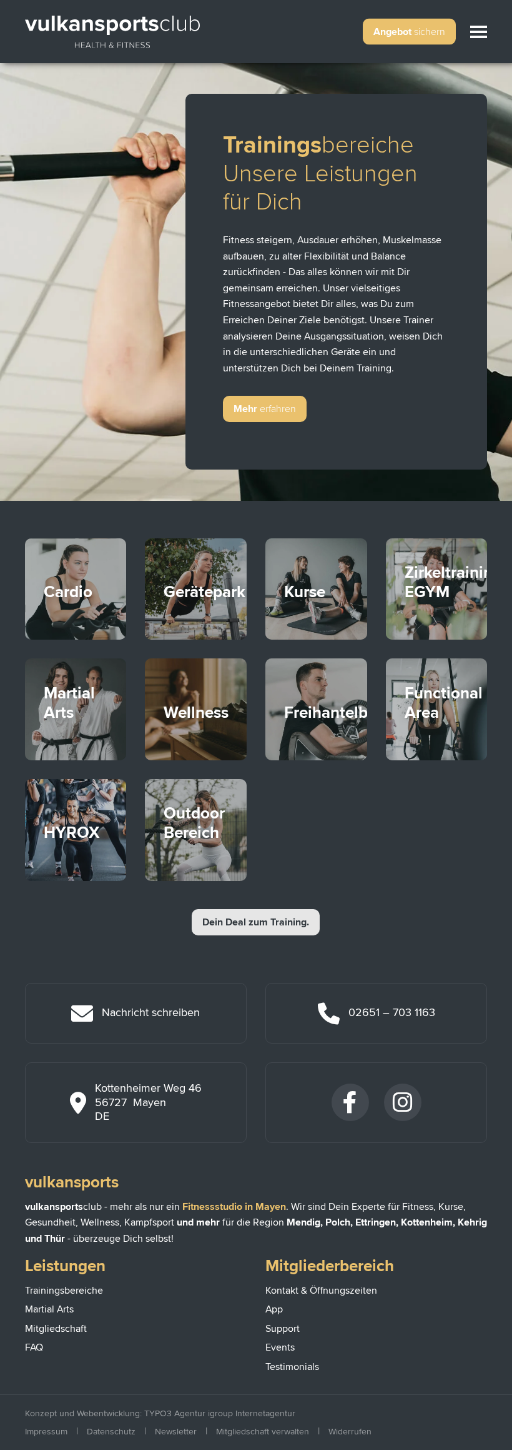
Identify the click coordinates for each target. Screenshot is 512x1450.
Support (282, 1328)
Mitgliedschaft (56, 1328)
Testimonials (292, 1367)
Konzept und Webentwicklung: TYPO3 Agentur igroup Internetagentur (160, 1413)
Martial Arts (49, 1309)
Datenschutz (111, 1431)
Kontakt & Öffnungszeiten (321, 1290)
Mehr (265, 409)
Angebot (409, 32)
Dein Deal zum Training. (255, 922)
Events (280, 1347)
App (274, 1309)
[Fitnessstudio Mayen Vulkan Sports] (112, 31)
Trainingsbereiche (64, 1290)
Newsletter (176, 1431)
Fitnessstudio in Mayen (234, 1207)
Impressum (46, 1431)
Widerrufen (350, 1431)
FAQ (34, 1347)
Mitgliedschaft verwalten (262, 1431)
